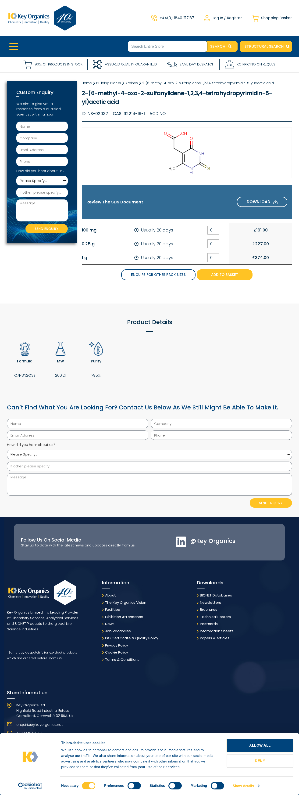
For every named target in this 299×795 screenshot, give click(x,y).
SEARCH (217, 46)
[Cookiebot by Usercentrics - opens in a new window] (30, 785)
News (109, 623)
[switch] (134, 785)
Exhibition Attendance (124, 616)
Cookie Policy (116, 652)
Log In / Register (227, 18)
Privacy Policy (116, 645)
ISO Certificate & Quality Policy (131, 638)
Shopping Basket (276, 18)
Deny (260, 761)
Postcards (209, 623)
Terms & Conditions (122, 659)
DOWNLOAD (260, 202)
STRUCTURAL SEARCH (264, 46)
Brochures (208, 609)
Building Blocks (108, 83)
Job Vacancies (118, 631)
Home (87, 83)
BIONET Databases (216, 595)
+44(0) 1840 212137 (177, 18)
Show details (243, 786)
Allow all (260, 745)
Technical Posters (215, 616)
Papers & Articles (214, 638)
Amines (131, 83)
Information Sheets (217, 631)
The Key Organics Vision (125, 602)
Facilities (112, 609)
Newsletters (210, 602)
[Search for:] (167, 46)
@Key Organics (212, 541)
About (110, 595)
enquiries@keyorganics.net (39, 724)
